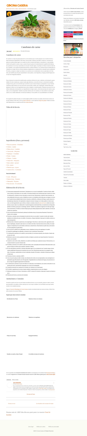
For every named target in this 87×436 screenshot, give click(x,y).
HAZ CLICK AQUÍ (51, 374)
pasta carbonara (27, 100)
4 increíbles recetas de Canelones (36, 354)
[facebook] (67, 4)
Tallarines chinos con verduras (35, 298)
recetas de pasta (29, 102)
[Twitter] (53, 383)
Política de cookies (41, 426)
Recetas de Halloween (68, 98)
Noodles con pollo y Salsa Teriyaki (14, 354)
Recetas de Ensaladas (68, 92)
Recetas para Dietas (68, 138)
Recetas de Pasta (50, 372)
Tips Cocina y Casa (67, 147)
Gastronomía (66, 69)
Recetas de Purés (67, 121)
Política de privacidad (53, 426)
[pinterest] (80, 4)
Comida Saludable (67, 60)
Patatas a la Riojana (68, 183)
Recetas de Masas (67, 106)
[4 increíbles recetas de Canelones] (39, 366)
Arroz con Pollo (67, 166)
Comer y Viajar (67, 63)
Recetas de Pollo (67, 115)
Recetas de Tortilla (67, 132)
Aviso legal (30, 426)
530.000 (68, 34)
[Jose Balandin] (9, 387)
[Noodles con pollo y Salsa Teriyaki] (17, 368)
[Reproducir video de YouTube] (30, 124)
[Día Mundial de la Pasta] (17, 313)
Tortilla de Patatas (67, 160)
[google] (77, 4)
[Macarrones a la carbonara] (17, 331)
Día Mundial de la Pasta (12, 298)
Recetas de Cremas (68, 89)
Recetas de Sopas (67, 126)
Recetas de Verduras (68, 135)
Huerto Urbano (67, 72)
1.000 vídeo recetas (43, 388)
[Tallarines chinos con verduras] (39, 313)
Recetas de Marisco (68, 103)
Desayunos (66, 66)
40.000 (77, 34)
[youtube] (75, 4)
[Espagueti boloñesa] (39, 348)
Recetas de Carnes (67, 86)
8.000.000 (69, 32)
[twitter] (70, 4)
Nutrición (65, 75)
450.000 (78, 32)
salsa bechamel (42, 202)
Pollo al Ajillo (66, 180)
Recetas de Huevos (67, 101)
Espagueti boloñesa (33, 335)
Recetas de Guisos (67, 95)
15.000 (68, 36)
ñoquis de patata (42, 100)
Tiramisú (65, 177)
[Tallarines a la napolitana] (39, 331)
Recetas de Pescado (68, 112)
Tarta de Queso (67, 157)
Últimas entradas (15, 379)
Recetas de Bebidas (68, 81)
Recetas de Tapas (67, 129)
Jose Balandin (17, 382)
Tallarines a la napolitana (34, 317)
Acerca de (9, 379)
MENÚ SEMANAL (67, 154)
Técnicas (65, 144)
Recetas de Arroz (67, 78)
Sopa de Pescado (67, 168)
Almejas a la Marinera (68, 186)
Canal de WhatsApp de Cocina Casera (19, 289)
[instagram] (72, 4)
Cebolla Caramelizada (68, 171)
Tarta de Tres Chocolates (69, 174)
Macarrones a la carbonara (13, 317)
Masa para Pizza (67, 163)
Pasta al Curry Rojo (11, 335)
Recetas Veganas (67, 141)
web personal (52, 389)
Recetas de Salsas (67, 124)
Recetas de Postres (67, 118)
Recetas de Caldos (67, 83)
